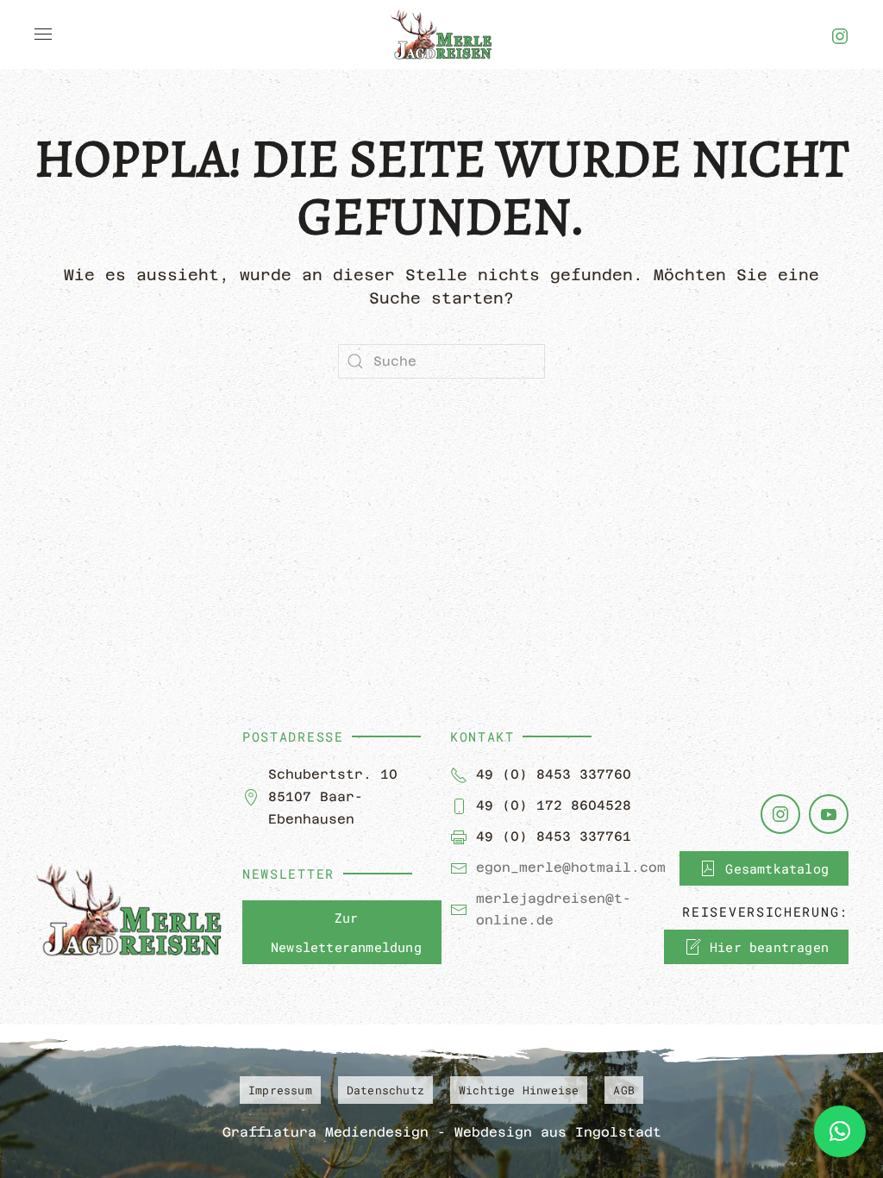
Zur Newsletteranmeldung (346, 932)
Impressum (280, 1090)
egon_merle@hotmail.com (571, 867)
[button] (43, 34)
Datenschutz (385, 1090)
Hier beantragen (769, 947)
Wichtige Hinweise (519, 1090)
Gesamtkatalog (777, 868)
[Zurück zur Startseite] (441, 34)
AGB (624, 1090)
